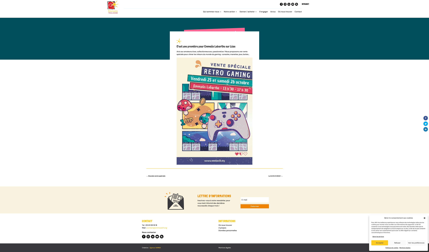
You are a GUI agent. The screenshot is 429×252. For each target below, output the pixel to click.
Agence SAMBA (155, 248)
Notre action (229, 12)
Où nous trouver (285, 12)
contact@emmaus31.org (157, 228)
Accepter (380, 243)
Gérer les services (378, 236)
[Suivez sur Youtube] (292, 4)
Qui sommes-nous (211, 12)
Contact (298, 12)
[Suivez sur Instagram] (285, 4)
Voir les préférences (416, 243)
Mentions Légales (404, 248)
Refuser (397, 243)
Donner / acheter (247, 12)
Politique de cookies (392, 248)
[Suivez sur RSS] (296, 4)
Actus (272, 12)
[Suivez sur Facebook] (281, 4)
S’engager (263, 12)
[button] (424, 218)
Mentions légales (225, 248)
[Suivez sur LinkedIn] (288, 4)
